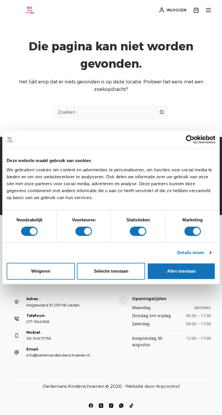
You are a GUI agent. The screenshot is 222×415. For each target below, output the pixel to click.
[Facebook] (91, 405)
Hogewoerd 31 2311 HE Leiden (52, 305)
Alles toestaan (181, 271)
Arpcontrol (168, 386)
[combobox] (104, 112)
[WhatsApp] (121, 405)
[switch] (83, 231)
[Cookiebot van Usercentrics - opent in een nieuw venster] (190, 139)
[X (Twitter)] (101, 405)
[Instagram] (111, 405)
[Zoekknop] (162, 112)
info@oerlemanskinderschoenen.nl (58, 355)
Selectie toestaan (111, 271)
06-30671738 (38, 338)
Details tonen (190, 252)
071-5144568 (37, 321)
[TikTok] (131, 405)
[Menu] (208, 10)
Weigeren (40, 271)
